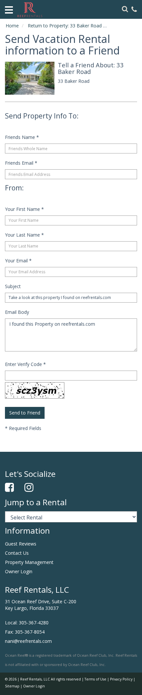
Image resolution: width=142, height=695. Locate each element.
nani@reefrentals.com (28, 641)
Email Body (17, 312)
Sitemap (12, 686)
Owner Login (18, 571)
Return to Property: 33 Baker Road (65, 25)
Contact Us (17, 553)
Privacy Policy (121, 679)
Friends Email (21, 163)
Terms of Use (95, 679)
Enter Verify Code (25, 364)
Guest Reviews (20, 544)
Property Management (29, 562)
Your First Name (24, 209)
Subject (13, 286)
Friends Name (22, 137)
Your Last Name (24, 235)
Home (12, 25)
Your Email (18, 260)
